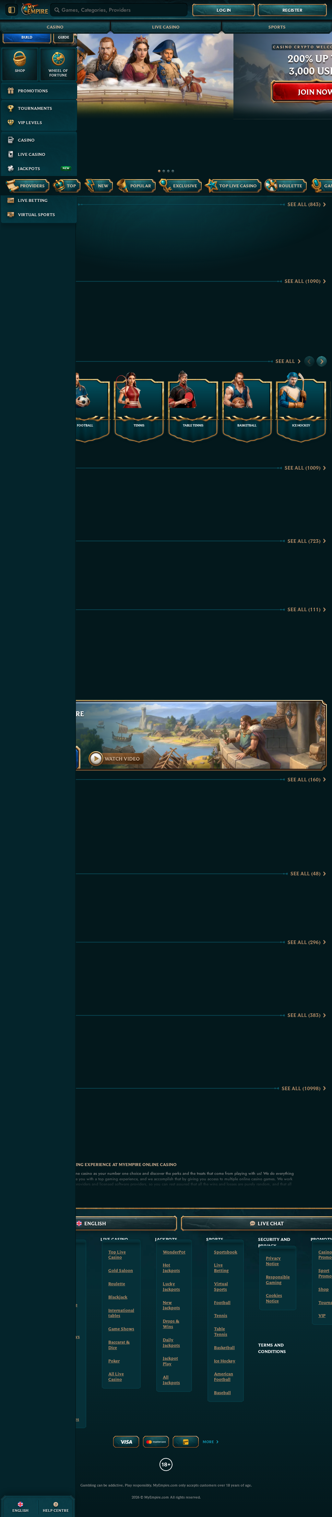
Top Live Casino (117, 1254)
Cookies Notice (274, 1298)
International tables (121, 1313)
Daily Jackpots (171, 1342)
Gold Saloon (120, 1270)
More (208, 1441)
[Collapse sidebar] (12, 10)
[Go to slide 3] (168, 171)
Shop (323, 1289)
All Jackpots (171, 1379)
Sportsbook (225, 1252)
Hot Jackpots (171, 1267)
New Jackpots (171, 1305)
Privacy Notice (273, 1260)
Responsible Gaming (278, 1279)
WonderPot (174, 1252)
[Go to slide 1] (159, 171)
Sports (277, 27)
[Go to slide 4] (173, 171)
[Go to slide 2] (163, 171)
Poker (114, 1361)
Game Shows (121, 1329)
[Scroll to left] (309, 361)
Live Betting (221, 1267)
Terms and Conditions (272, 1348)
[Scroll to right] (321, 361)
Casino (55, 27)
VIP (322, 1315)
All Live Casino (116, 1376)
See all (304, 204)
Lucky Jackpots (171, 1286)
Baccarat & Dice (119, 1344)
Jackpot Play (170, 1361)
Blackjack (117, 1297)
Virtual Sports (221, 1286)
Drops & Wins (171, 1323)
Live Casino (166, 27)
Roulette (116, 1284)
